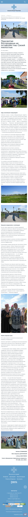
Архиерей (12, 476)
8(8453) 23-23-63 (14, 496)
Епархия (9, 15)
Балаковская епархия (14, 10)
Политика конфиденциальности (14, 511)
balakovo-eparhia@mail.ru (14, 498)
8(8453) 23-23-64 (14, 495)
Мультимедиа (21, 476)
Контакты (19, 479)
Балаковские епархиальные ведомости (11, 16)
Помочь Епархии (10, 479)
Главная (3, 15)
